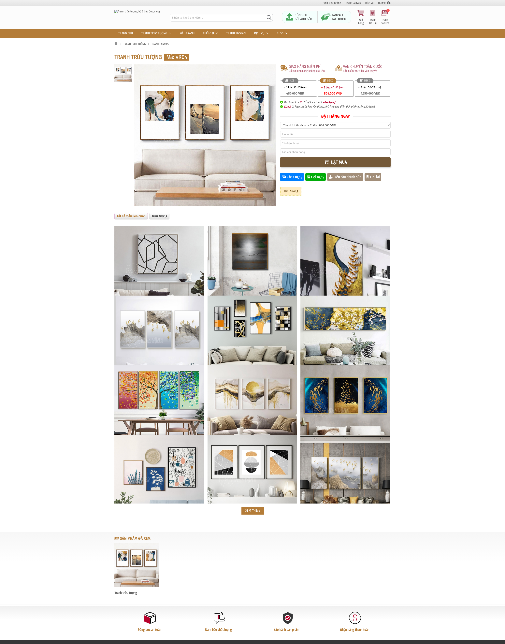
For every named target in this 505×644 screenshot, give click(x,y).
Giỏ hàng (361, 21)
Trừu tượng (290, 191)
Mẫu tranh (187, 33)
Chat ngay (294, 177)
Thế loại (208, 33)
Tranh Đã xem (385, 17)
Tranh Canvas (353, 3)
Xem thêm (252, 510)
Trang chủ (125, 33)
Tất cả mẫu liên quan (131, 216)
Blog (280, 33)
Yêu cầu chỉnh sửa (347, 177)
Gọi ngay (317, 177)
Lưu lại (375, 177)
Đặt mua (339, 162)
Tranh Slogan (236, 33)
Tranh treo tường (331, 3)
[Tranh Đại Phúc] (137, 11)
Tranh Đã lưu (373, 21)
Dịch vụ (369, 3)
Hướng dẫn (384, 3)
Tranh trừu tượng (125, 593)
